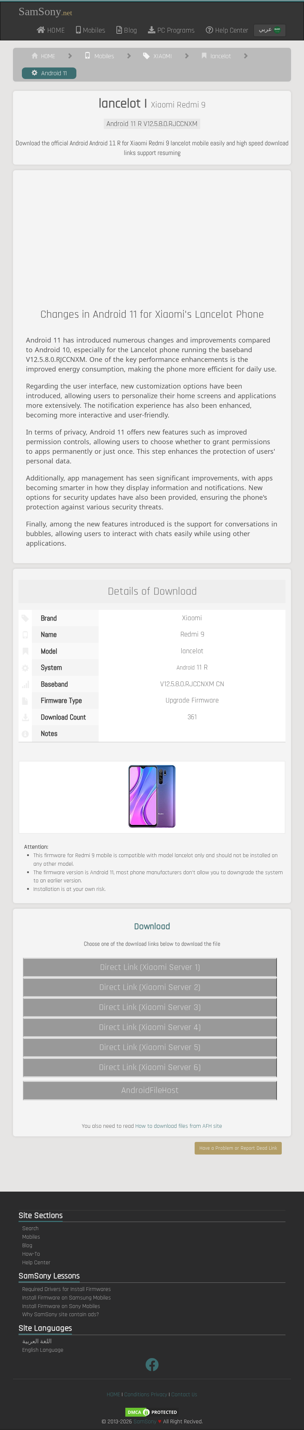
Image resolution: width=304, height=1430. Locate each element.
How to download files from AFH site (178, 1126)
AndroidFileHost (150, 1090)
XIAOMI (161, 56)
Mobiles (93, 30)
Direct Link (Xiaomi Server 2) (150, 987)
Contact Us (184, 1394)
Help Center (230, 30)
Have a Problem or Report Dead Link (238, 1148)
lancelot (219, 56)
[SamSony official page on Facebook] (152, 1365)
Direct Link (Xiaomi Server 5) (150, 1047)
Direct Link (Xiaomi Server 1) (150, 967)
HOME (57, 30)
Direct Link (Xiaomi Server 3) (150, 1007)
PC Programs (175, 30)
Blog (129, 30)
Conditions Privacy (145, 1394)
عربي (266, 29)
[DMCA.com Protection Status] (152, 1412)
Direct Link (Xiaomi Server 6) (150, 1067)
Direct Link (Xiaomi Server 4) (150, 1027)
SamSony (45, 11)
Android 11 (52, 73)
